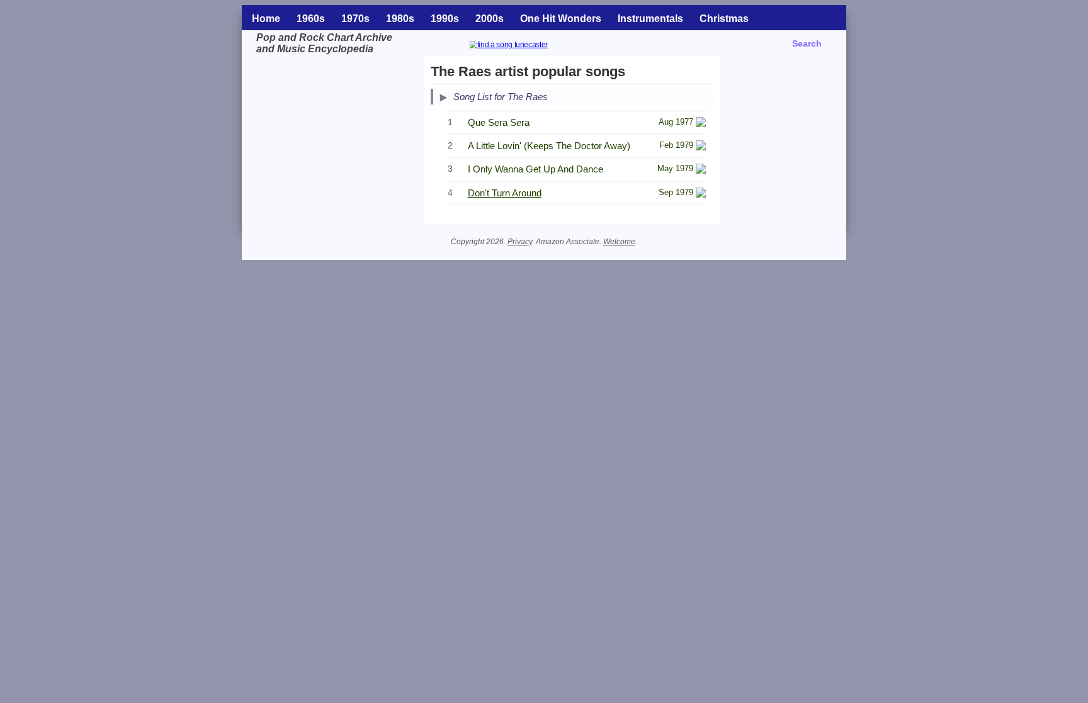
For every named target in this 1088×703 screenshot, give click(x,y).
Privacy (519, 241)
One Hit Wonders (560, 18)
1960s (311, 18)
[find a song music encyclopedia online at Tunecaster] (524, 46)
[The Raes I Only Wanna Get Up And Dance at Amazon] (701, 170)
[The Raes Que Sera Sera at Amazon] (701, 123)
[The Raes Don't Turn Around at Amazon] (701, 194)
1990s (445, 18)
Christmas (724, 18)
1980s (400, 18)
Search (807, 43)
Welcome (619, 241)
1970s (355, 18)
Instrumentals (650, 18)
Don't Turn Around (504, 193)
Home (266, 18)
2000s (489, 18)
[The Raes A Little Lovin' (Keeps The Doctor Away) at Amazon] (701, 147)
